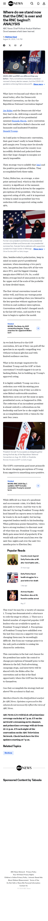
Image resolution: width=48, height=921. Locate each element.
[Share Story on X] (10, 45)
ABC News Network (18, 872)
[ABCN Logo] (15, 3)
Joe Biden (8, 110)
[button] (4, 3)
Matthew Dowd (11, 37)
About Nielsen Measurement (18, 880)
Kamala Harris (19, 120)
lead (39, 164)
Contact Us (23, 886)
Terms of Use (34, 880)
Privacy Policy (31, 872)
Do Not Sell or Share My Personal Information (23, 883)
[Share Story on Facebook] (4, 45)
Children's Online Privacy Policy (15, 877)
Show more (38, 84)
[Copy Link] (21, 45)
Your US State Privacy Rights (23, 875)
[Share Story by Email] (15, 45)
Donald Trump (10, 130)
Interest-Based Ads (35, 877)
